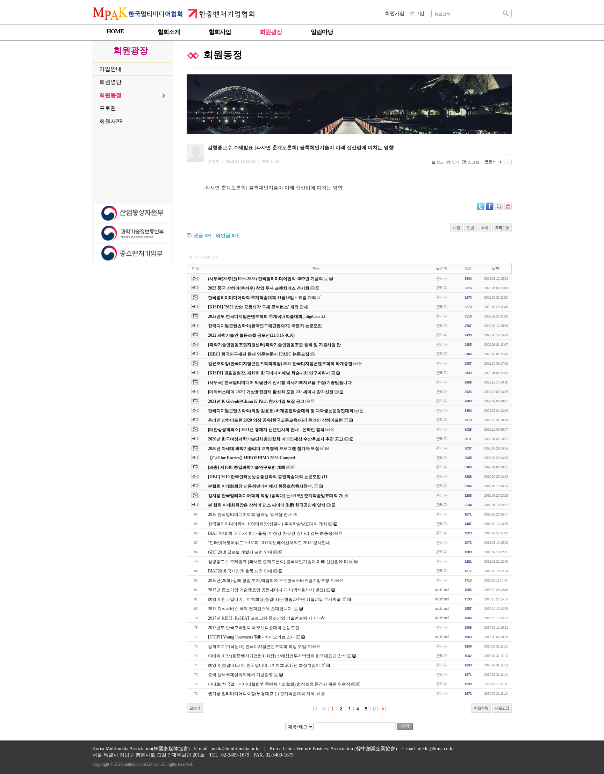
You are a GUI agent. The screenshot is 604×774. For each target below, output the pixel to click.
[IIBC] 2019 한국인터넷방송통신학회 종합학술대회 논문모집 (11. (268, 476)
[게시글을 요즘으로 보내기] (508, 206)
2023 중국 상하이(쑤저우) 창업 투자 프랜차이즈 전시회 (258, 288)
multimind (441, 589)
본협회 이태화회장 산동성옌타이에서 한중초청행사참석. (260, 486)
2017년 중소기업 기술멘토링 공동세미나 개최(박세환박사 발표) (266, 589)
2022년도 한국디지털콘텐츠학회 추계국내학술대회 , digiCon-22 (266, 316)
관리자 (441, 278)
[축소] (508, 162)
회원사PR (111, 121)
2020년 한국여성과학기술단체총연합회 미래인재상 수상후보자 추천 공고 (275, 439)
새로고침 (502, 708)
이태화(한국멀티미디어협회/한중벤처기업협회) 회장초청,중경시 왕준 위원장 (279, 684)
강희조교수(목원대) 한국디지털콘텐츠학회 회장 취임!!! (259, 646)
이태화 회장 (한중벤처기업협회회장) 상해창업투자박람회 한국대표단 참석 (277, 655)
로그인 (417, 13)
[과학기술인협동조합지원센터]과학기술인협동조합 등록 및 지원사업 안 (274, 344)
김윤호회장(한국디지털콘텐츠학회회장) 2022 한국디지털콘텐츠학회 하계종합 (280, 363)
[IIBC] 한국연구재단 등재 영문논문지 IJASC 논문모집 (258, 354)
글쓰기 (194, 708)
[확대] (500, 162)
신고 (440, 162)
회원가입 (394, 13)
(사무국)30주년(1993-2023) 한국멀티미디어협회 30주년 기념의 (266, 278)
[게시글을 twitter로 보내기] (480, 206)
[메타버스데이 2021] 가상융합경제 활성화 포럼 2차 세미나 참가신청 (271, 391)
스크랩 (473, 162)
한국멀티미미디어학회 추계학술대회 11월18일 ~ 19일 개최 (262, 297)
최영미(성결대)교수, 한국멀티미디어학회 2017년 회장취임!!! (264, 665)
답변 (470, 228)
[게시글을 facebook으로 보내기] (490, 206)
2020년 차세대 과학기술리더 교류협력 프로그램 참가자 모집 (263, 448)
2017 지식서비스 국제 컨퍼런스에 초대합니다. (250, 608)
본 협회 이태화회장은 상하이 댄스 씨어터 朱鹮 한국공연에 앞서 (266, 505)
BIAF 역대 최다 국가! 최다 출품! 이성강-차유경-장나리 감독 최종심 (270, 533)
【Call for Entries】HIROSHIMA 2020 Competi (251, 457)
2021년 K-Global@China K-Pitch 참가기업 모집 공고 (256, 401)
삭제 (484, 228)
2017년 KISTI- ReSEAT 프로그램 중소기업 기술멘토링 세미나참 (266, 618)
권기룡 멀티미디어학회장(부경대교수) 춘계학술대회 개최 (261, 693)
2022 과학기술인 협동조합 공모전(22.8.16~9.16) (251, 335)
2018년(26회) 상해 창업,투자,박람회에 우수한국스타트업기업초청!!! (270, 580)
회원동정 (110, 95)
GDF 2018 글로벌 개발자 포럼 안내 (240, 552)
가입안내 (110, 69)
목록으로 (502, 228)
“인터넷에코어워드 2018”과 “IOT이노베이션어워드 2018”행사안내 (269, 542)
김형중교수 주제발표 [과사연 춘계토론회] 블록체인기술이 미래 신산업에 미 (278, 561)
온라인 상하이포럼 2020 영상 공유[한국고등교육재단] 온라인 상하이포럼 (275, 420)
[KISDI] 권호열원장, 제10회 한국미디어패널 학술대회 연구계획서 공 (271, 373)
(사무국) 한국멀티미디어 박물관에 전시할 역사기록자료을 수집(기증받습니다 (280, 382)
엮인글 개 (227, 235)
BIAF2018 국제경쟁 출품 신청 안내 (240, 571)
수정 (456, 228)
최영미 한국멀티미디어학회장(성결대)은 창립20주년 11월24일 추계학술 (274, 599)
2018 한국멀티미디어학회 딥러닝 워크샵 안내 (250, 514)
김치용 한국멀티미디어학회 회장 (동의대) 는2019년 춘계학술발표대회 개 (275, 495)
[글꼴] (490, 162)
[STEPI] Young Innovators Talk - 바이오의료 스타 (251, 637)
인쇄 (456, 162)
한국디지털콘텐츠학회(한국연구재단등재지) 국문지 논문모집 (265, 325)
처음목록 (481, 708)
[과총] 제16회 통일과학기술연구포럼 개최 (246, 467)
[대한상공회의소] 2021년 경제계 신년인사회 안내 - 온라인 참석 (266, 429)
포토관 (107, 108)
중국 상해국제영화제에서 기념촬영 (240, 674)
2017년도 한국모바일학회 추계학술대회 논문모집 (253, 627)
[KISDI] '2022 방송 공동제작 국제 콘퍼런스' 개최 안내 (258, 307)
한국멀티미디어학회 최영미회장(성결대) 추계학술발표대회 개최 (267, 523)
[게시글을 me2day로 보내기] (499, 206)
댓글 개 (202, 235)
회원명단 (110, 82)
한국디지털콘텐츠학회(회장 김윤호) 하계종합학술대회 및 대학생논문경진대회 (281, 410)
